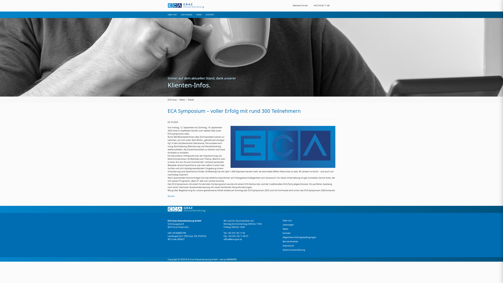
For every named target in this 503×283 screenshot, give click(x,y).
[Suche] (333, 5)
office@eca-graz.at (233, 239)
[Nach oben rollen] (497, 277)
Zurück (171, 196)
